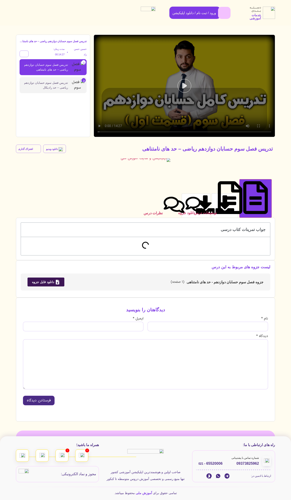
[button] (184, 86)
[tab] (255, 198)
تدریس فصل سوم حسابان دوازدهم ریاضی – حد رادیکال (46, 85)
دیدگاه (262, 336)
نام (264, 318)
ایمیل (138, 318)
